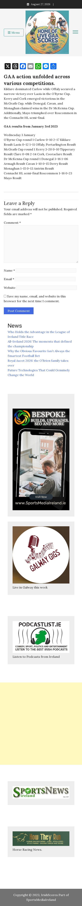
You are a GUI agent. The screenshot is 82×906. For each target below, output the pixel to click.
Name (9, 270)
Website (9, 288)
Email (9, 279)
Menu (15, 32)
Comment (12, 222)
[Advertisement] (41, 723)
